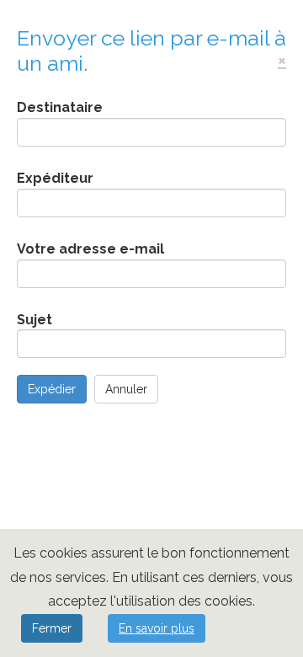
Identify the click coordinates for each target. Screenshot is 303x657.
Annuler (126, 389)
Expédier (52, 389)
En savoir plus (156, 628)
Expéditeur (55, 178)
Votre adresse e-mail (90, 249)
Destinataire (60, 107)
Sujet (34, 320)
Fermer (52, 628)
